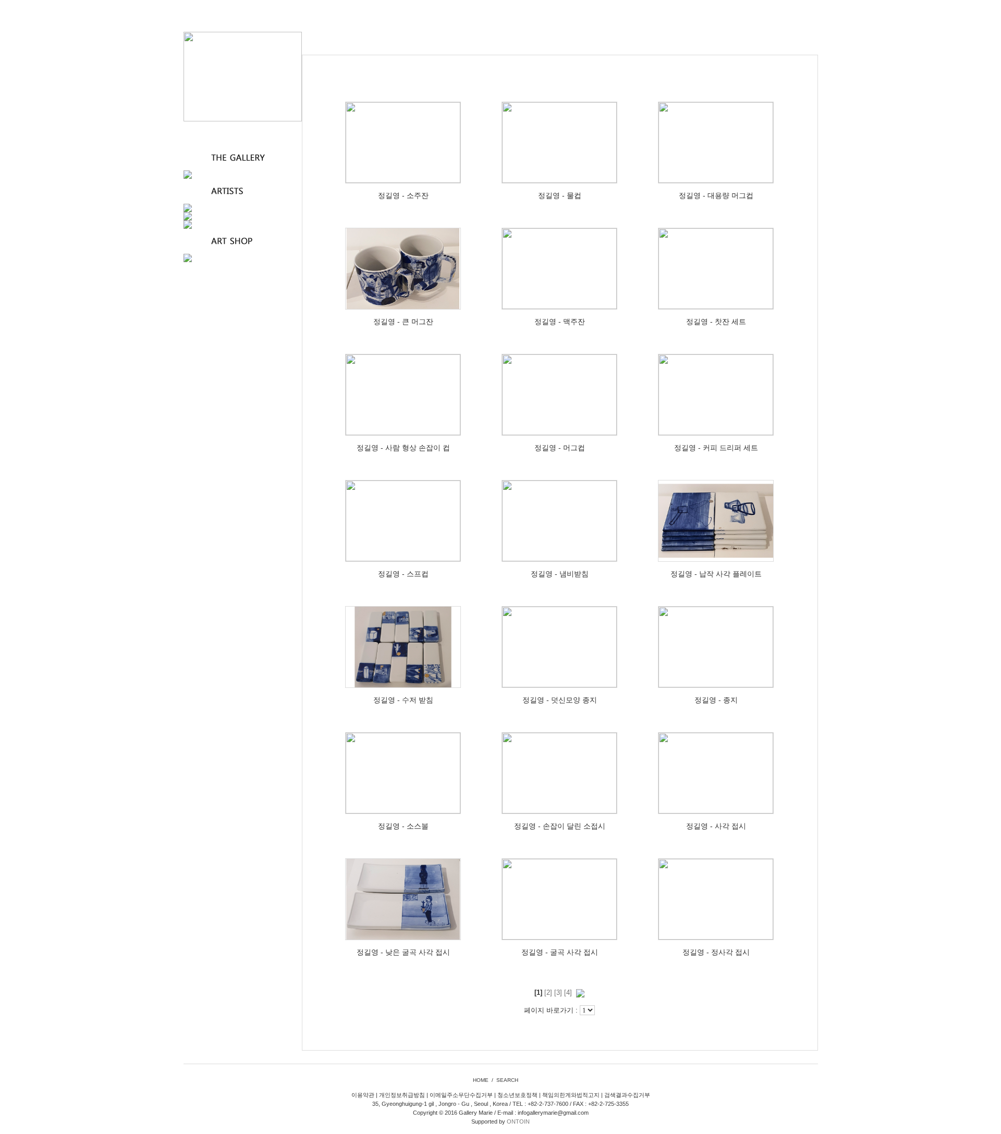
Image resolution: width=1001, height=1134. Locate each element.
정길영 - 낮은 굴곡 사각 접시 (403, 952)
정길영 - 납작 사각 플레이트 (716, 574)
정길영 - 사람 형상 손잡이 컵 (403, 447)
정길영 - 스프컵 (403, 574)
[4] (568, 992)
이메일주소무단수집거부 (461, 1095)
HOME (481, 1080)
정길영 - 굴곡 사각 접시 (559, 952)
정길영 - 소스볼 (403, 826)
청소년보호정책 (517, 1095)
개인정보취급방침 (402, 1095)
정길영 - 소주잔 (403, 195)
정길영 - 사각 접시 (716, 826)
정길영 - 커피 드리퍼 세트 (716, 447)
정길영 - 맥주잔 (559, 321)
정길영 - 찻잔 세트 (716, 321)
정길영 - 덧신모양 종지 (559, 700)
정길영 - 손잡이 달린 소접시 (559, 826)
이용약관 (362, 1095)
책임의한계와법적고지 (571, 1095)
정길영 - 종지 (716, 700)
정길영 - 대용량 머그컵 (716, 195)
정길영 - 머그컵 (559, 447)
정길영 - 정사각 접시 (716, 952)
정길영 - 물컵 (559, 195)
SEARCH (507, 1080)
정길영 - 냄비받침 (560, 574)
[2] (548, 992)
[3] (558, 992)
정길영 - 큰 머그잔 (403, 321)
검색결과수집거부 (627, 1095)
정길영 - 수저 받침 (403, 700)
